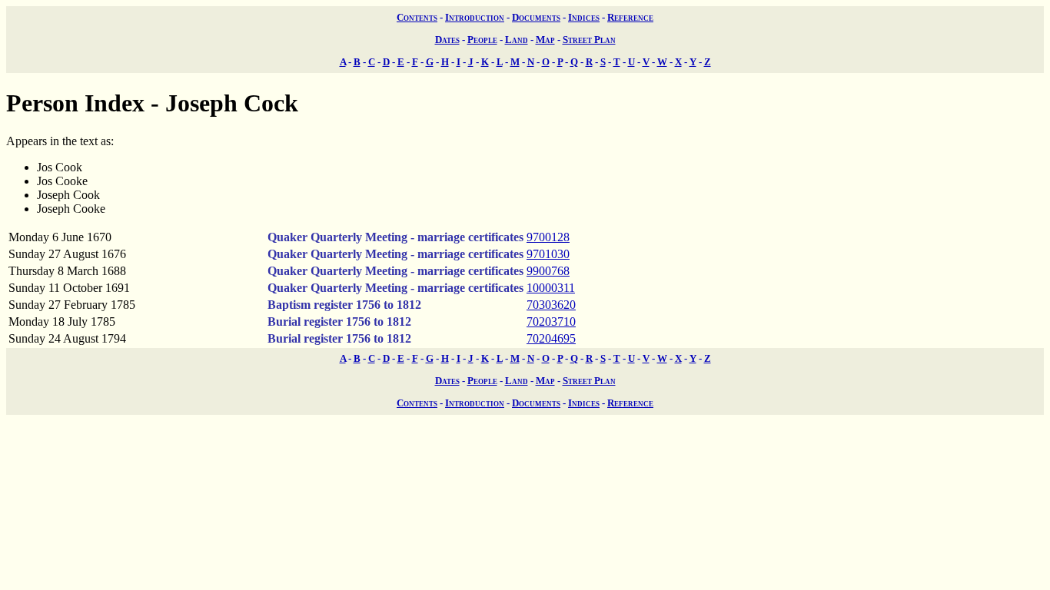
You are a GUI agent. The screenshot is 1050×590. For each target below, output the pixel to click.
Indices (584, 17)
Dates (447, 39)
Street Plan (589, 39)
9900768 (548, 270)
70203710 (551, 321)
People (482, 39)
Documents (536, 17)
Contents (417, 17)
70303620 (551, 304)
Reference (630, 17)
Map (545, 39)
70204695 (551, 338)
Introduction (474, 17)
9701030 (548, 253)
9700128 (548, 237)
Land (516, 39)
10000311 (551, 287)
